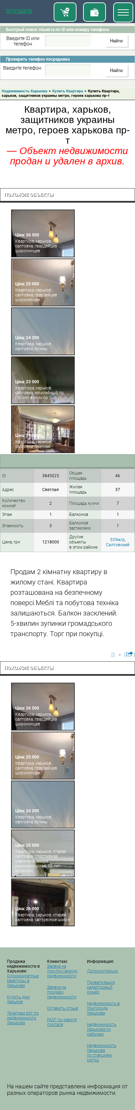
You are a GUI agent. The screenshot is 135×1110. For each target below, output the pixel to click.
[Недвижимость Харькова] (19, 12)
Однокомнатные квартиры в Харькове (23, 981)
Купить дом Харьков (18, 999)
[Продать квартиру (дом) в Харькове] (94, 12)
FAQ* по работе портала (62, 1022)
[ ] (113, 654)
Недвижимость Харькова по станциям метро (101, 1052)
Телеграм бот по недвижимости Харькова (23, 1018)
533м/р (117, 539)
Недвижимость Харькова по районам (101, 1029)
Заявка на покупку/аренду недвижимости (62, 971)
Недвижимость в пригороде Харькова (103, 1008)
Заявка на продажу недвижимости (61, 992)
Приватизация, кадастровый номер (101, 987)
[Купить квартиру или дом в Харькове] (65, 12)
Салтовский (117, 544)
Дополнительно (102, 971)
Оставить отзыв (62, 1008)
